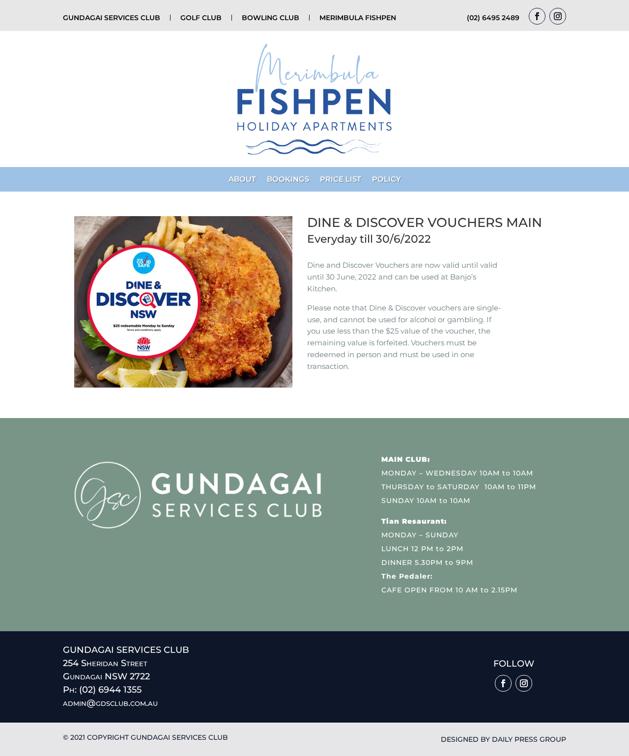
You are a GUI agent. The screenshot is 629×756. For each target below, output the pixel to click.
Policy (386, 180)
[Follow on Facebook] (537, 16)
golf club (201, 17)
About (242, 180)
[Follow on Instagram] (557, 16)
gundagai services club (111, 17)
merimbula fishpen (357, 17)
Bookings (288, 180)
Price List (340, 180)
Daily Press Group (529, 739)
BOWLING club (270, 17)
